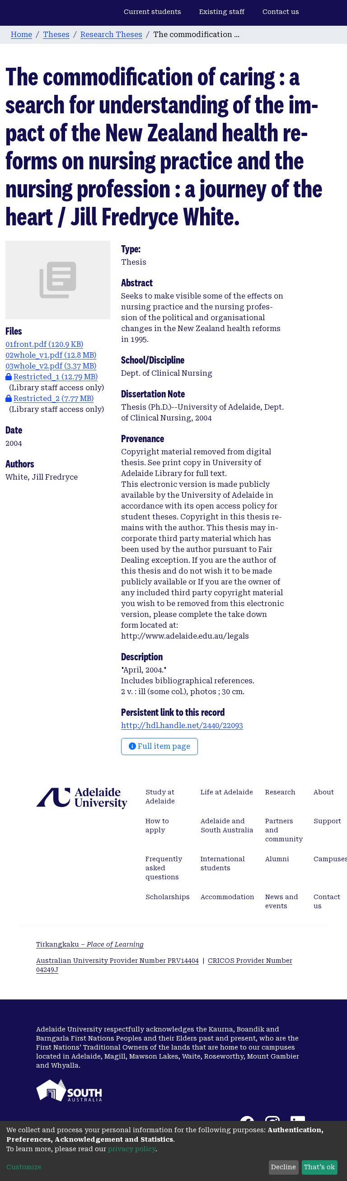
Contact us (281, 11)
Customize (24, 1167)
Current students (152, 11)
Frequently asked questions (163, 868)
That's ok (319, 1167)
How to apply (157, 825)
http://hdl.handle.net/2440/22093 (182, 725)
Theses (56, 34)
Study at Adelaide (160, 797)
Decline (283, 1167)
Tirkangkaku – (90, 944)
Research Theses (111, 34)
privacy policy (131, 1149)
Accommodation (227, 897)
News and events (281, 901)
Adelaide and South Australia (227, 825)
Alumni (277, 859)
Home (21, 34)
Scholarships (167, 897)
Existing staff (221, 11)
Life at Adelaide (227, 792)
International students (223, 863)
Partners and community (284, 830)
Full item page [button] (163, 746)
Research (280, 792)
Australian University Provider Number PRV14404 (117, 960)
